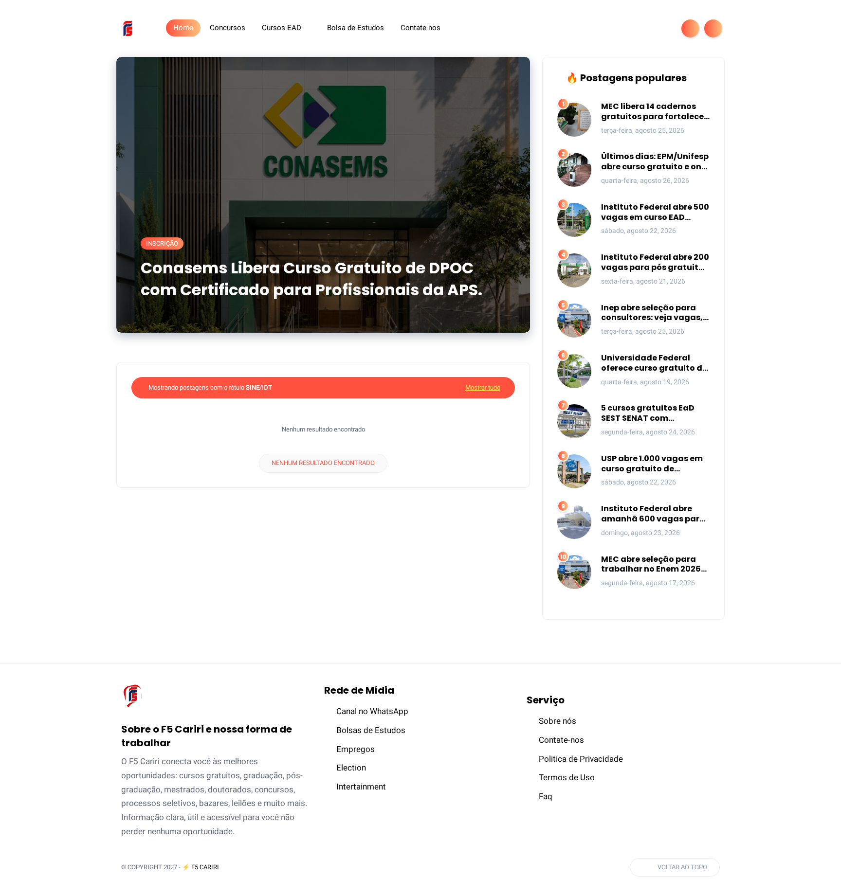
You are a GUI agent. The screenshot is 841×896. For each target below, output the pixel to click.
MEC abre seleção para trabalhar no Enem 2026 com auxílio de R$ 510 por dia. (652, 565)
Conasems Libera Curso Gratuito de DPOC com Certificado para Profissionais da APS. (311, 279)
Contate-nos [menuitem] (420, 27)
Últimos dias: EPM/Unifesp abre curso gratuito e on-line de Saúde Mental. (655, 162)
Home (183, 27)
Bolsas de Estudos (370, 730)
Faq (545, 796)
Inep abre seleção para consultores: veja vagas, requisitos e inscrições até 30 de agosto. (655, 313)
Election (351, 767)
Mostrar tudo (482, 387)
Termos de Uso (567, 777)
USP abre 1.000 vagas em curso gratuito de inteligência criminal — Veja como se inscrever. (652, 464)
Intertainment (361, 786)
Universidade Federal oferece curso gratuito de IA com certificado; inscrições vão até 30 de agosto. (654, 363)
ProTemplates (253, 867)
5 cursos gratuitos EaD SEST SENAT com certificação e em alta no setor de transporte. (653, 413)
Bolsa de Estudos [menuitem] (355, 27)
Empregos (355, 749)
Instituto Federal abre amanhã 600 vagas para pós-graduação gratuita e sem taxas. (654, 514)
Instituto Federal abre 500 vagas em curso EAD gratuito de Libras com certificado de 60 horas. (655, 212)
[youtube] (661, 28)
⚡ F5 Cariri (200, 867)
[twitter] (615, 28)
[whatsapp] (630, 28)
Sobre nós (557, 721)
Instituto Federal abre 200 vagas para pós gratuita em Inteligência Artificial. (655, 262)
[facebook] (599, 28)
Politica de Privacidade (581, 759)
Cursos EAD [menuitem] (281, 27)
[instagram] (646, 28)
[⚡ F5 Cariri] (128, 28)
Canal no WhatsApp (372, 711)
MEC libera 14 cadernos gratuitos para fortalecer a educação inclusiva (654, 112)
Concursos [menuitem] (227, 27)
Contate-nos (561, 740)
